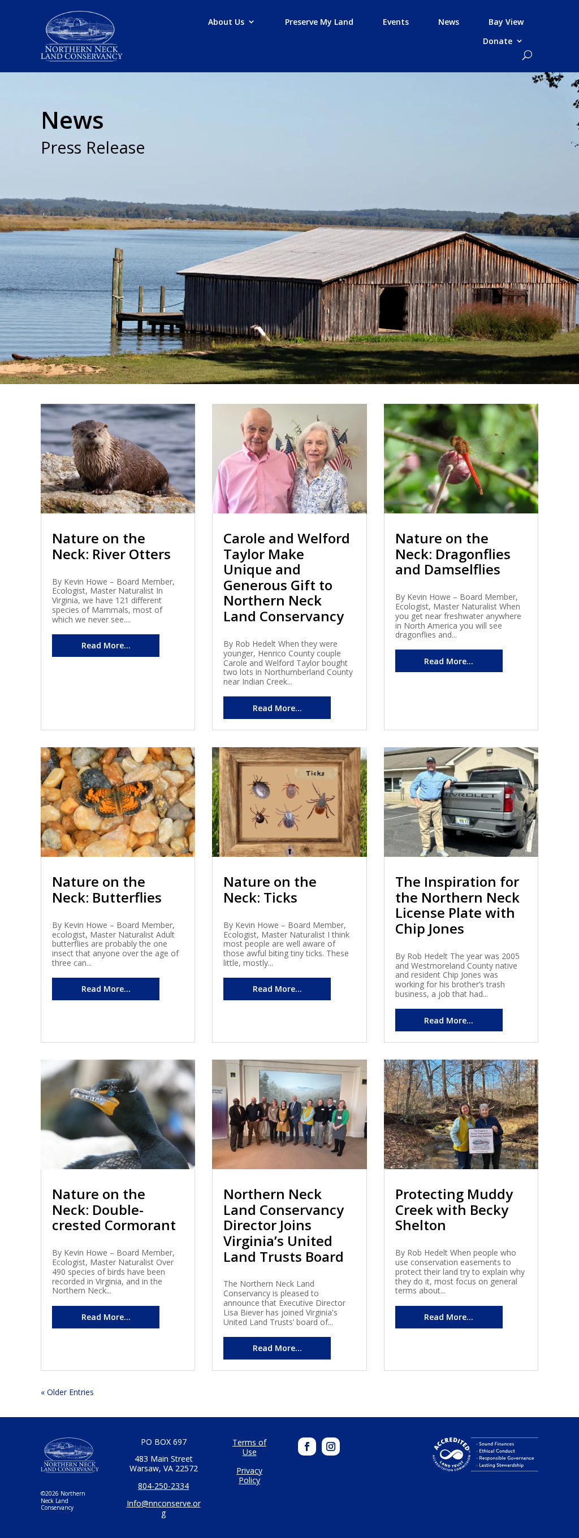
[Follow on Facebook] (307, 1446)
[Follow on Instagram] (331, 1446)
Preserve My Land (319, 22)
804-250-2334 (163, 1485)
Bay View (506, 22)
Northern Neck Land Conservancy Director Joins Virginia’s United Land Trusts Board (283, 1224)
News (448, 22)
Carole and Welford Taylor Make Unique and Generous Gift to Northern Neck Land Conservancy (286, 577)
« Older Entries (67, 1392)
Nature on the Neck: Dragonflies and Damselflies (453, 553)
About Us (226, 22)
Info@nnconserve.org (164, 1508)
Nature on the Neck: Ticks (270, 889)
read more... (106, 645)
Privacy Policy (249, 1475)
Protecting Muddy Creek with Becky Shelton (454, 1209)
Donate (497, 41)
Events (396, 22)
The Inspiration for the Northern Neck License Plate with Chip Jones (457, 905)
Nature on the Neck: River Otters (111, 546)
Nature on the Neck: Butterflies (107, 889)
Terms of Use (249, 1447)
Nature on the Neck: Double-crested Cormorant (114, 1209)
